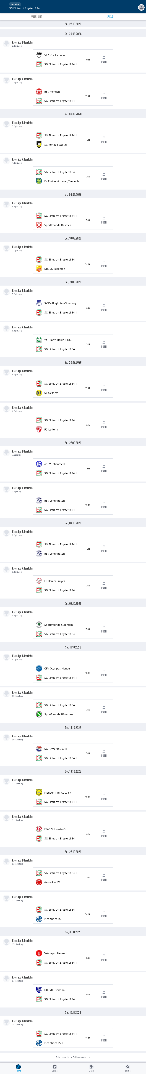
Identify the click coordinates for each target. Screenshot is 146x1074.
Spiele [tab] (109, 16)
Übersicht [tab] (36, 16)
